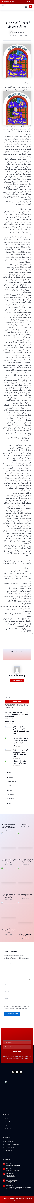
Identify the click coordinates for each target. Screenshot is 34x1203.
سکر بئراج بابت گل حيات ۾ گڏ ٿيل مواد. (25, 894)
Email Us (8, 1163)
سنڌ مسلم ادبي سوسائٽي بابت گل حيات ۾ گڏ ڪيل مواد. (9, 930)
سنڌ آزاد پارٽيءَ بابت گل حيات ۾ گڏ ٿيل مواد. (25, 934)
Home (9, 773)
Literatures (10, 794)
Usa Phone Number (11, 1180)
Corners (9, 790)
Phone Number (10, 1173)
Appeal (9, 803)
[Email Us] (4, 1164)
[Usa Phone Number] (4, 1180)
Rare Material (11, 781)
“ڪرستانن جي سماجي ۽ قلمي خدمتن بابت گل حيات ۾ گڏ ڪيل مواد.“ (8, 895)
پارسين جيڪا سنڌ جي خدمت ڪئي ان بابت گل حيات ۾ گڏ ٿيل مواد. (25, 861)
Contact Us (10, 799)
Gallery (9, 786)
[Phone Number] (4, 1174)
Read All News (17, 680)
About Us (10, 777)
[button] (25, 7)
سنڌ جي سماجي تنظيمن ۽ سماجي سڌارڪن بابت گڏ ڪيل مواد (9, 861)
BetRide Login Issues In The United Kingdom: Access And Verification (16, 714)
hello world (9, 722)
